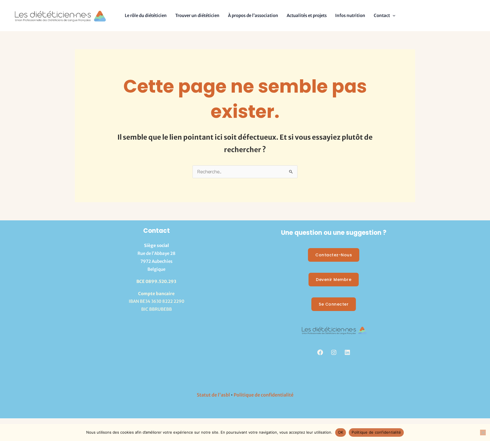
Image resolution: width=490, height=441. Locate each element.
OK (340, 432)
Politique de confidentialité (263, 395)
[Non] (483, 432)
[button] (392, 15)
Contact (382, 15)
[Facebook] (320, 352)
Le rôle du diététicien (146, 15)
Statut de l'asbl (213, 395)
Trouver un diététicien (197, 15)
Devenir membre (333, 279)
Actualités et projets (307, 15)
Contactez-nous (333, 255)
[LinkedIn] (347, 352)
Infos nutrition (350, 15)
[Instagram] (333, 352)
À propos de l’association (253, 15)
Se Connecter (334, 304)
